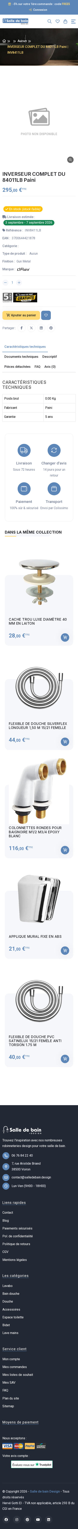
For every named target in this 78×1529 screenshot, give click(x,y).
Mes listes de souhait (17, 1375)
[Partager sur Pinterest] (51, 328)
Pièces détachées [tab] (17, 367)
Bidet (6, 1325)
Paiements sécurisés (17, 1228)
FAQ (5, 1390)
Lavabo (7, 1286)
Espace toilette (13, 1317)
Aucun (22, 41)
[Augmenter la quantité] (19, 283)
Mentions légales (14, 1260)
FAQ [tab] (37, 367)
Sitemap (8, 1406)
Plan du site (10, 1398)
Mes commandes (14, 1367)
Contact (7, 1212)
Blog (5, 1220)
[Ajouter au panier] (65, 637)
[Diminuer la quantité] (5, 283)
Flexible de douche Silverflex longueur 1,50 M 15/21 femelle (38, 726)
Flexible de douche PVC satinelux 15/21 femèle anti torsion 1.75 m (35, 1041)
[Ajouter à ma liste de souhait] (46, 315)
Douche (7, 1301)
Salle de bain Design (45, 1491)
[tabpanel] (39, 804)
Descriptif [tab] (49, 357)
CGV (5, 1252)
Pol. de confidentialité (17, 1236)
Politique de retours (16, 1244)
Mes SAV (8, 1382)
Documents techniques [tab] (21, 357)
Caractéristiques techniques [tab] (25, 347)
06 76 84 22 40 (22, 1155)
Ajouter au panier (23, 315)
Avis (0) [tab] (50, 367)
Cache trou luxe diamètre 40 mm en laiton (38, 621)
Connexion (40, 9)
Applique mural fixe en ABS (35, 937)
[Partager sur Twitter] (31, 328)
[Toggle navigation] (73, 21)
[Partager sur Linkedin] (41, 328)
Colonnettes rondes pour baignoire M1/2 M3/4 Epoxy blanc (35, 832)
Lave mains (10, 1333)
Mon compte (11, 1359)
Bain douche (10, 1294)
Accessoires (11, 1309)
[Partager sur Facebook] (22, 328)
